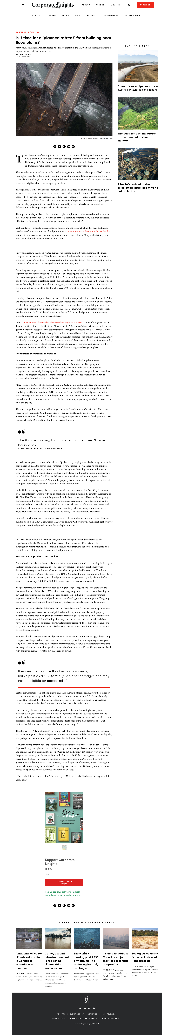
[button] (135, 211)
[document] (87, 517)
